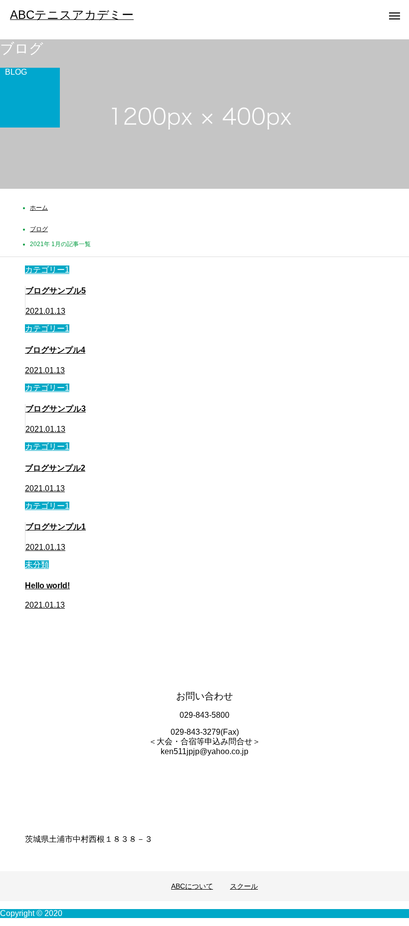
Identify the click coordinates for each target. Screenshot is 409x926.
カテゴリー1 (47, 269)
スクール (244, 886)
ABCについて (192, 886)
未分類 (37, 564)
